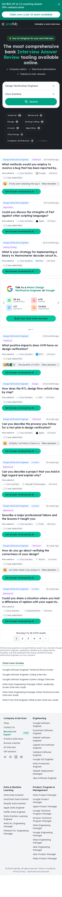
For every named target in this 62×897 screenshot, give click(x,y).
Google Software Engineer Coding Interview (24, 674)
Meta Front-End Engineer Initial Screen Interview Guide (30, 700)
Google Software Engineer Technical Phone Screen (27, 669)
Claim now (31, 14)
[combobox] (31, 85)
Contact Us (9, 727)
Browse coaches (12, 743)
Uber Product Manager (44, 854)
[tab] (13, 664)
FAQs (6, 723)
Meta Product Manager (44, 795)
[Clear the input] (53, 85)
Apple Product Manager (45, 806)
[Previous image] (4, 302)
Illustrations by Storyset (38, 871)
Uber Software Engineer (45, 778)
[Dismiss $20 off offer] (59, 4)
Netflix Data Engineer (14, 812)
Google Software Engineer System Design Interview (28, 679)
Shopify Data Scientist (15, 803)
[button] (14, 115)
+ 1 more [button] (42, 140)
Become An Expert (16, 733)
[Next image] (58, 302)
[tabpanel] (31, 684)
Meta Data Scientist (13, 795)
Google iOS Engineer (43, 759)
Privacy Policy (19, 871)
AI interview (10, 747)
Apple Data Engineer (14, 807)
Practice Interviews (13, 738)
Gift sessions (10, 751)
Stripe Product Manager (45, 858)
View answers (49, 183)
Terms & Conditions (47, 868)
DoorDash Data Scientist (16, 799)
